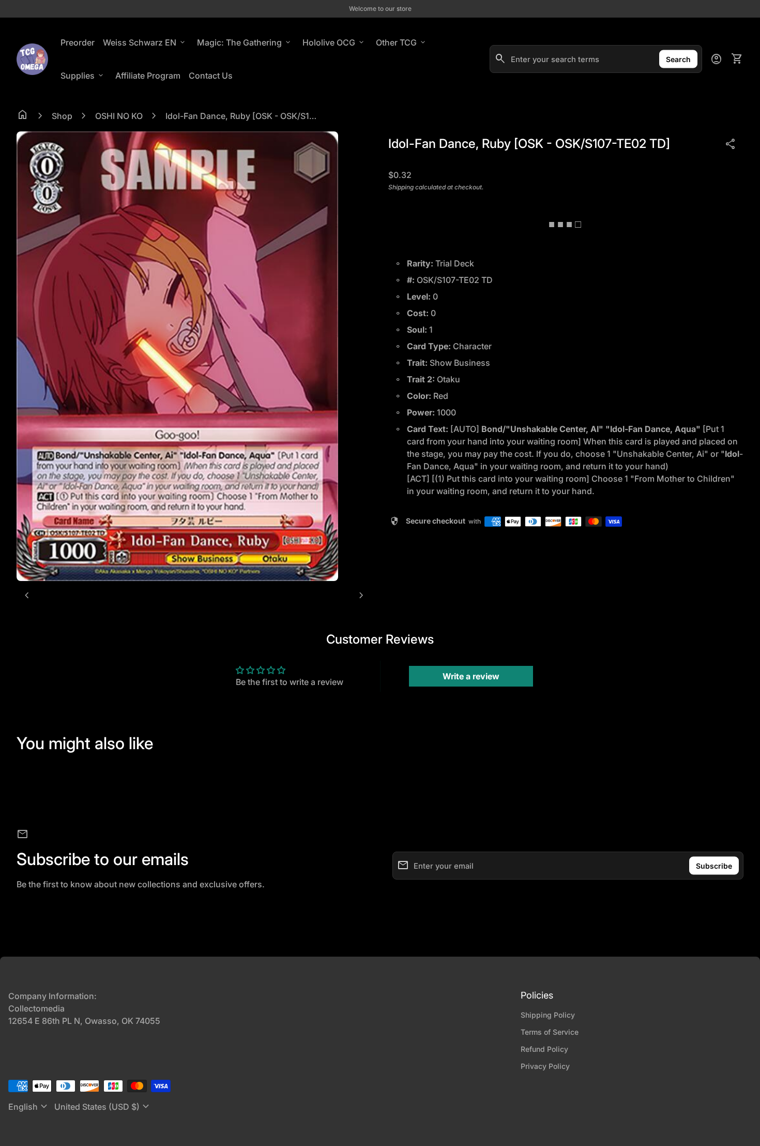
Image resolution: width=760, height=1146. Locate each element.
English (29, 1106)
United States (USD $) (103, 1106)
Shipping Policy (548, 1014)
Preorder (77, 42)
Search (678, 59)
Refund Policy (544, 1049)
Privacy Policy (545, 1066)
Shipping (401, 187)
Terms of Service (550, 1032)
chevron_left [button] (27, 595)
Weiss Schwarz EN (145, 42)
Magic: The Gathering (244, 42)
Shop (62, 116)
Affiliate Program (150, 75)
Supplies (82, 75)
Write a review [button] (471, 676)
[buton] (29, 1106)
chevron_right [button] (361, 595)
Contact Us (211, 75)
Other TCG (401, 42)
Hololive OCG (334, 42)
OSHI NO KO (119, 116)
